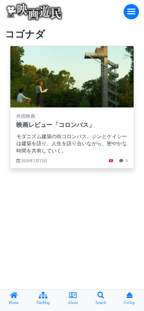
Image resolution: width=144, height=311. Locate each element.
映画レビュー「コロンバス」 (55, 124)
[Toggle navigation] (131, 11)
